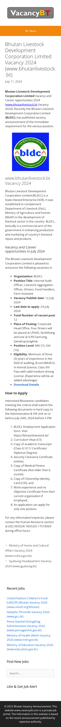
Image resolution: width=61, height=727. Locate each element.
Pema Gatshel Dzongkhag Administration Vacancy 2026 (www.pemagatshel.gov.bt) (26, 626)
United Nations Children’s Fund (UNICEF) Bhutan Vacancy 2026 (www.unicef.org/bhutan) (27, 602)
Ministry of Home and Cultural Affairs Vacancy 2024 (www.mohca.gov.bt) (27, 550)
